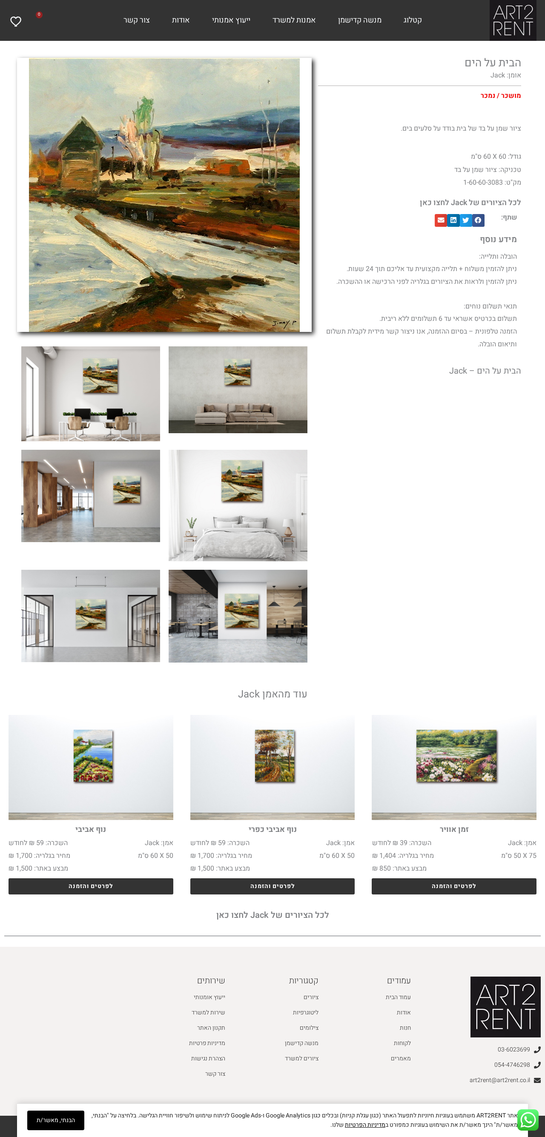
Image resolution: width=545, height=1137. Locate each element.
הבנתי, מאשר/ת (56, 1120)
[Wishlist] (16, 21)
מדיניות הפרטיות (365, 1124)
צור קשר (136, 20)
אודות (181, 20)
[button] (478, 220)
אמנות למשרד (294, 20)
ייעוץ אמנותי (231, 20)
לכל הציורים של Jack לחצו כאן (470, 202)
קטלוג (413, 20)
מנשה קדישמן (360, 20)
